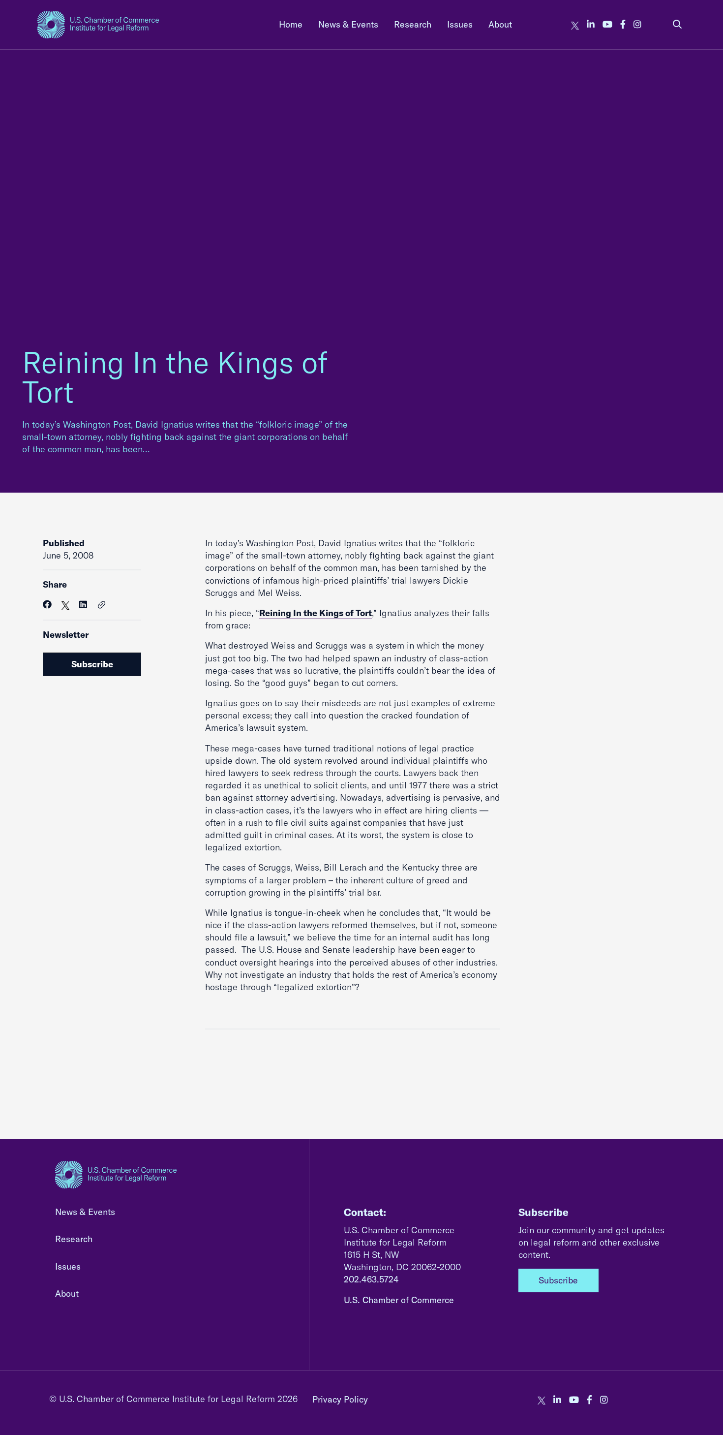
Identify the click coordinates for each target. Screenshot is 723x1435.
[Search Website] (677, 24)
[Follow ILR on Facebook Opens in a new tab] (623, 24)
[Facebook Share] (47, 604)
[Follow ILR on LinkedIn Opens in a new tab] (591, 24)
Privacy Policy (340, 1399)
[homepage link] (98, 24)
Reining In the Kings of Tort (175, 376)
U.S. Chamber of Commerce (399, 1300)
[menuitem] (290, 24)
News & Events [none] (348, 24)
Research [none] (412, 24)
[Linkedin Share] (83, 604)
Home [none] (290, 24)
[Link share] (102, 605)
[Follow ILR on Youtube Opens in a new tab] (607, 24)
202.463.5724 (371, 1279)
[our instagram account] (637, 24)
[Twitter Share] (65, 604)
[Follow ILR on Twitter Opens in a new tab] (575, 24)
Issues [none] (460, 24)
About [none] (500, 24)
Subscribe (92, 664)
